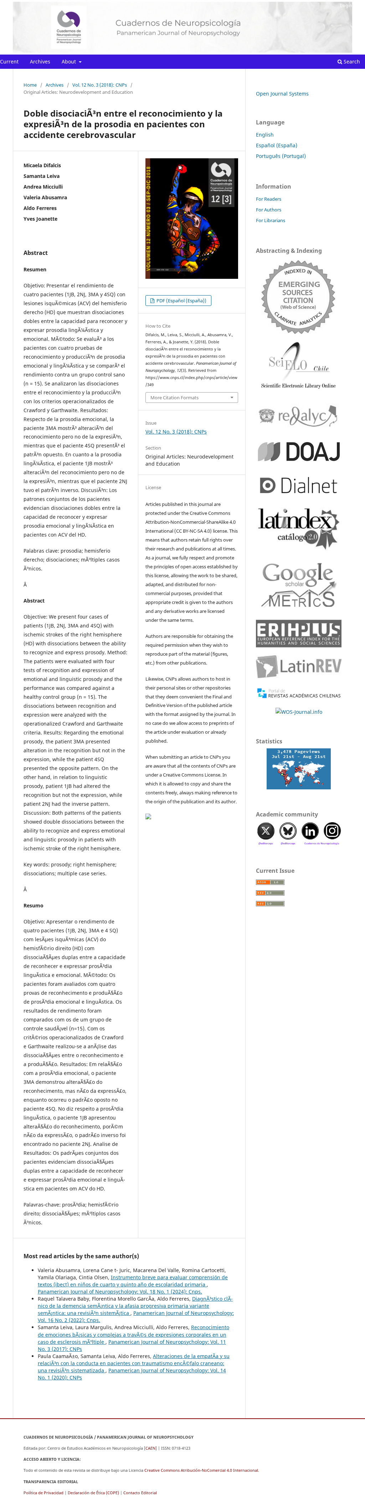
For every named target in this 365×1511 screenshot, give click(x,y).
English (265, 134)
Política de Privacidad (43, 1492)
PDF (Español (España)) (180, 300)
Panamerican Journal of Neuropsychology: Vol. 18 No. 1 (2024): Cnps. (120, 1291)
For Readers (268, 199)
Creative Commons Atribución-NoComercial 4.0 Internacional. (201, 1470)
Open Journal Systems (282, 93)
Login (346, 5)
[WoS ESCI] (298, 297)
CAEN (150, 1448)
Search (351, 61)
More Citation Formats (174, 397)
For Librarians (270, 220)
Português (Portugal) (281, 156)
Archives (40, 61)
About (69, 61)
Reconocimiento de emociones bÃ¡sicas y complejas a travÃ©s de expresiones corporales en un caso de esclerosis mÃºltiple (133, 1334)
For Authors (268, 209)
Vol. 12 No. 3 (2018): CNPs (99, 85)
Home (30, 85)
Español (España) (276, 145)
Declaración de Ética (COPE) (93, 1492)
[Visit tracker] (298, 768)
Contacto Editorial (140, 1492)
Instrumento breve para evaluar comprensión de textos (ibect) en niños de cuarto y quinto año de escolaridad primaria (133, 1281)
